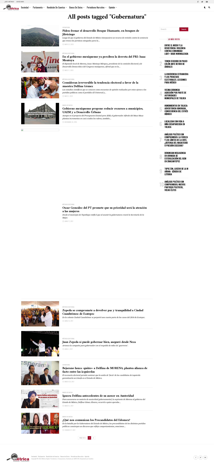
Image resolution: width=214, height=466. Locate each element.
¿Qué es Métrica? (9, 2)
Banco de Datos (75, 7)
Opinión (112, 7)
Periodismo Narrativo (95, 7)
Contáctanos (20, 2)
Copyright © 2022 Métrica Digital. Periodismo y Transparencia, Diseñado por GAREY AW (55, 459)
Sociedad (25, 7)
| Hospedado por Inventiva (86, 459)
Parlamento (38, 7)
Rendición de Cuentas (56, 7)
